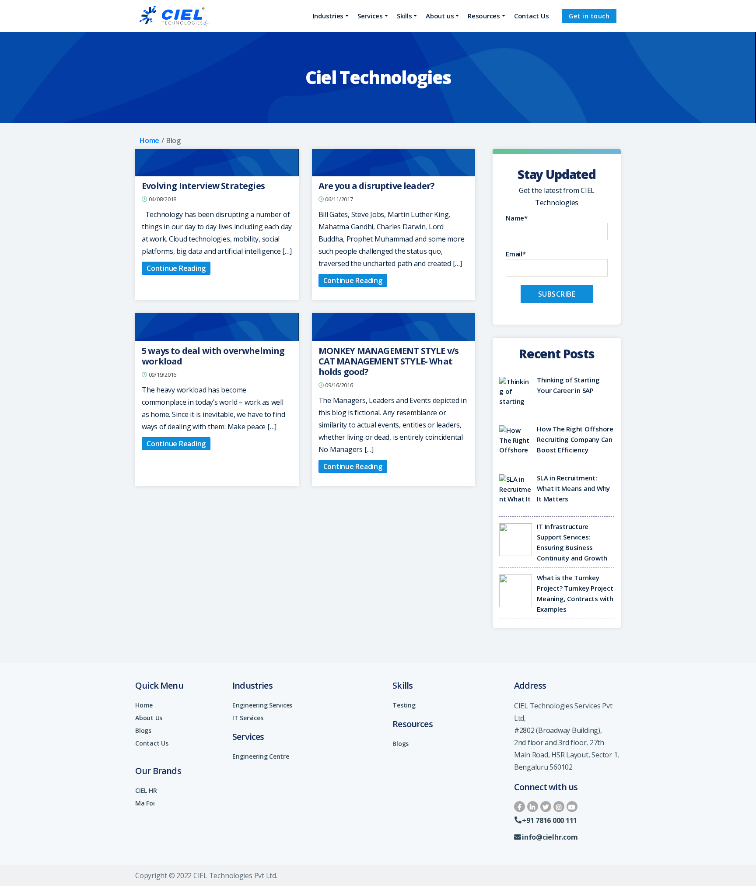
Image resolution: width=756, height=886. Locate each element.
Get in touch (589, 16)
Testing (403, 705)
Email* (516, 253)
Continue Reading (176, 268)
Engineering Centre (260, 756)
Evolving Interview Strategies (203, 186)
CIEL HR (146, 790)
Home (149, 140)
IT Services (247, 718)
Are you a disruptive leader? (376, 186)
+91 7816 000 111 (549, 820)
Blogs (143, 730)
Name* (517, 218)
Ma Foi (145, 803)
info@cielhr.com (550, 837)
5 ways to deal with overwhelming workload (213, 356)
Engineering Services (262, 705)
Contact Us (151, 743)
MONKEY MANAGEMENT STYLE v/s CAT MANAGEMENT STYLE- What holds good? (388, 361)
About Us (148, 718)
